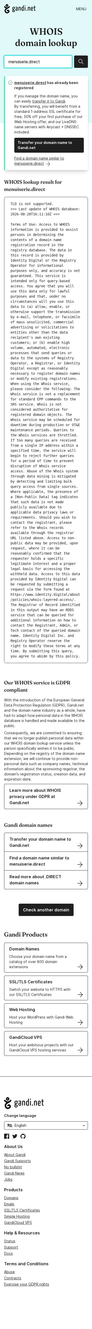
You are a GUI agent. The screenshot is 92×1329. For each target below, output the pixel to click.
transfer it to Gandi (48, 101)
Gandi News (14, 1173)
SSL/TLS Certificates (22, 1210)
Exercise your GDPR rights (26, 1284)
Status (9, 1241)
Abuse (9, 1272)
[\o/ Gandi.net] (46, 1103)
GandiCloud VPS (18, 1222)
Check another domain (46, 909)
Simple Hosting (17, 1216)
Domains (11, 1198)
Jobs (8, 1179)
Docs (8, 1253)
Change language (20, 1115)
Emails (9, 1204)
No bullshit (13, 1167)
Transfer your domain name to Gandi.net (45, 145)
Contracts (12, 1278)
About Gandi (15, 1154)
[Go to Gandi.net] (20, 8)
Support (11, 1247)
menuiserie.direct (30, 82)
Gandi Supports (17, 1161)
